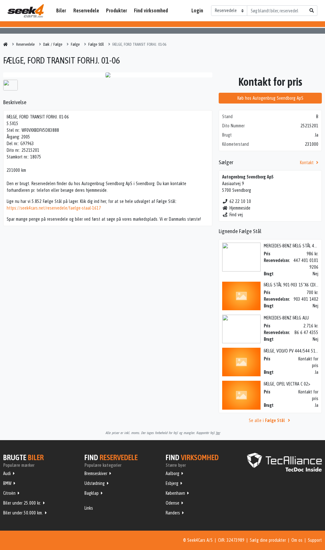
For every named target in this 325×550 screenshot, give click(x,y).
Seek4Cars (26, 10)
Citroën (9, 493)
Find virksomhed (151, 10)
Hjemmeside (239, 208)
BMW (7, 483)
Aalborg (172, 473)
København (175, 493)
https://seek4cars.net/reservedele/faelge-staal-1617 (54, 208)
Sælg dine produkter (268, 540)
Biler (61, 10)
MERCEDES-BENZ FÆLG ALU (286, 317)
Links (88, 508)
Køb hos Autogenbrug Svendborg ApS (270, 98)
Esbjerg (172, 483)
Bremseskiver (95, 473)
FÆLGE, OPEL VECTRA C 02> (287, 383)
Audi (7, 473)
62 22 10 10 (240, 201)
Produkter (116, 10)
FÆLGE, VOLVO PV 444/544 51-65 (292, 350)
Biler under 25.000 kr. (22, 503)
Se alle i (267, 420)
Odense (172, 503)
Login (197, 10)
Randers (173, 512)
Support (315, 540)
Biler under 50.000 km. (23, 512)
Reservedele (86, 10)
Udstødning (94, 483)
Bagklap (91, 493)
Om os (296, 540)
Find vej (236, 214)
